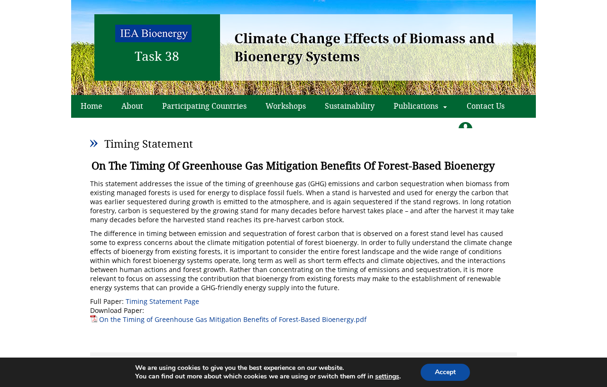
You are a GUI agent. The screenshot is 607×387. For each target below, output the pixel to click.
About (132, 106)
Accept (445, 372)
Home (91, 106)
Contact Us (486, 106)
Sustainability (350, 106)
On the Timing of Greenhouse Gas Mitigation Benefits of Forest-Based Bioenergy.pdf (233, 319)
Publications (416, 106)
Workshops (286, 106)
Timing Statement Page (162, 301)
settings (387, 376)
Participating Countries (204, 106)
